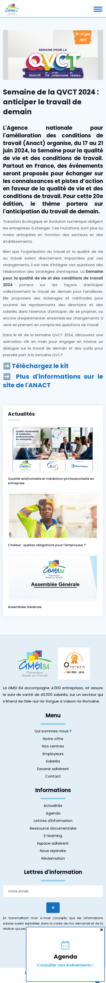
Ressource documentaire (53, 828)
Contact (53, 776)
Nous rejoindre (53, 850)
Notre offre (53, 738)
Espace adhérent (53, 843)
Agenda (53, 813)
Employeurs (53, 753)
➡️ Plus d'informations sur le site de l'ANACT (53, 380)
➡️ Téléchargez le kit (36, 366)
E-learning (53, 835)
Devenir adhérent (53, 768)
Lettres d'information (53, 820)
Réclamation (53, 858)
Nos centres (53, 746)
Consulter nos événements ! (65, 965)
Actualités (53, 805)
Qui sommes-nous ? (53, 731)
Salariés (53, 761)
